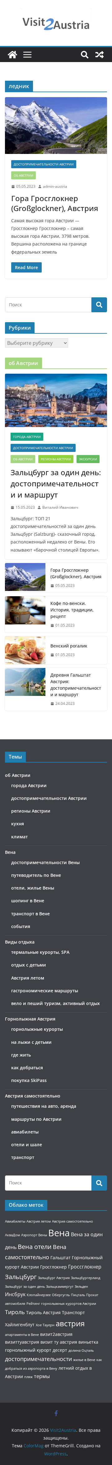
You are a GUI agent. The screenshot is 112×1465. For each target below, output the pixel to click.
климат (19, 837)
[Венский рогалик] (25, 650)
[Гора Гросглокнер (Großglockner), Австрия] (56, 125)
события (20, 926)
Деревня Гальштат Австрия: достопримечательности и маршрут (75, 684)
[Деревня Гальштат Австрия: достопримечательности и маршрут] (25, 689)
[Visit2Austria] (12, 54)
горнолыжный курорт (28, 1350)
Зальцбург (21, 1277)
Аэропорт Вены (34, 1235)
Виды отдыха (20, 942)
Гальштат (60, 1257)
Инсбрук (15, 1294)
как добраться (27, 1068)
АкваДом (12, 1235)
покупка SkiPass (29, 1080)
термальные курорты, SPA (40, 952)
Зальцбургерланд (85, 1278)
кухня (17, 824)
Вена (10, 852)
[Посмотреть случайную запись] (99, 54)
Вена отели (35, 1246)
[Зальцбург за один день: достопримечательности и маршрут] (56, 400)
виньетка (88, 1342)
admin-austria (55, 186)
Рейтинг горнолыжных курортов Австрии (61, 1303)
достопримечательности (38, 1359)
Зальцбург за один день (25, 1286)
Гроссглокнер (84, 1266)
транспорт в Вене (30, 914)
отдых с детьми (28, 965)
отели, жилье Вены (32, 888)
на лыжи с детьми (31, 1042)
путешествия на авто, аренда (43, 1106)
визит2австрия (56, 1334)
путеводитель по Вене (36, 875)
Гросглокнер (53, 1267)
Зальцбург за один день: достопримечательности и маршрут (56, 483)
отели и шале (26, 1144)
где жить (21, 1055)
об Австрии (23, 175)
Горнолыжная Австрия (30, 1019)
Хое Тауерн (45, 1325)
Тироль (15, 1312)
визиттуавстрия (22, 1342)
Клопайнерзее (39, 1295)
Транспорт (73, 1312)
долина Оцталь (81, 1350)
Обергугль (61, 1295)
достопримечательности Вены (45, 862)
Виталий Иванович (60, 507)
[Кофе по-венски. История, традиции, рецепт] (25, 614)
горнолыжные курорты (37, 1029)
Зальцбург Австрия (54, 1278)
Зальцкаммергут (59, 1286)
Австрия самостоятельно (32, 1096)
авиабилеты (25, 1132)
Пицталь (78, 1295)
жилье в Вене (84, 1360)
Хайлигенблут (20, 1325)
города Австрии (27, 437)
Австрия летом (27, 978)
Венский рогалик (68, 646)
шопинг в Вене (27, 901)
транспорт (22, 1157)
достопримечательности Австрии (44, 164)
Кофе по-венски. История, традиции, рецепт (72, 609)
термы (42, 1376)
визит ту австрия (58, 1342)
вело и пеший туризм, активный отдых (55, 1003)
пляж (28, 1377)
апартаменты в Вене (22, 1334)
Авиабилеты (15, 1221)
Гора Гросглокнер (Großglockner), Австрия (54, 203)
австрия (70, 1323)
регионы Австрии (56, 459)
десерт (60, 1350)
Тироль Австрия (43, 1312)
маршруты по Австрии (36, 1119)
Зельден (81, 1286)
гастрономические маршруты (44, 991)
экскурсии (88, 459)
